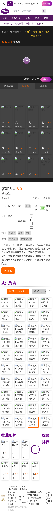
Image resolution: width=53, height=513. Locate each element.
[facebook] (49, 495)
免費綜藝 (14, 32)
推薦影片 (26, 86)
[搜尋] (44, 11)
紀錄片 (12, 233)
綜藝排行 (44, 86)
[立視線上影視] (5, 11)
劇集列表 (8, 86)
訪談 (20, 233)
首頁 (3, 32)
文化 (28, 233)
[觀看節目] (26, 60)
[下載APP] (46, 79)
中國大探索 (26, 239)
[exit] (3, 3)
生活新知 (13, 239)
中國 (27, 206)
